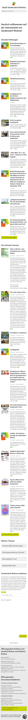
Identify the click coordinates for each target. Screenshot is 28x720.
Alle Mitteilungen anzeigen (9, 237)
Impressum (11, 716)
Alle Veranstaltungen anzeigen (10, 534)
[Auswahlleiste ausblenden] (2, 592)
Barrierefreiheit (5, 715)
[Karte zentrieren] (5, 592)
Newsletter (17, 716)
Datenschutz (4, 716)
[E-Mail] (23, 643)
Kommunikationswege (15, 715)
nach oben (23, 636)
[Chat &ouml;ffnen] (25, 717)
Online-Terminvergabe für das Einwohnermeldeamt (9, 708)
